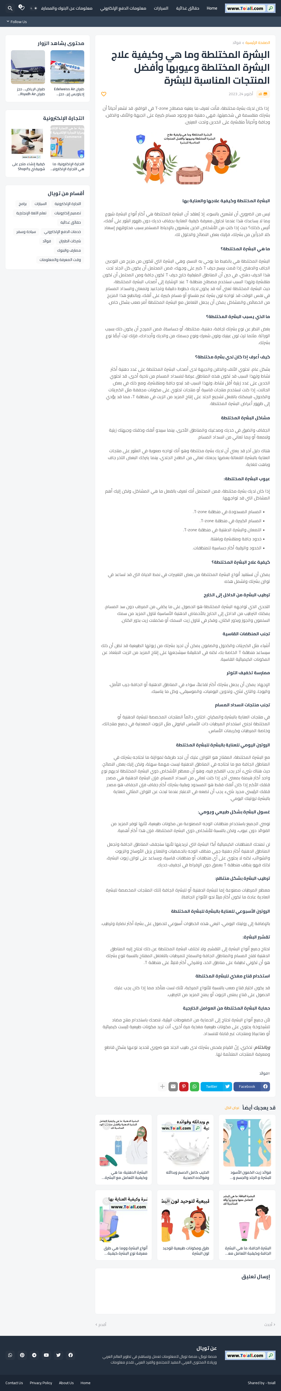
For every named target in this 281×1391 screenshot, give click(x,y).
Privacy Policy (41, 1382)
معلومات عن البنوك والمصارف (66, 8)
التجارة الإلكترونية (68, 203)
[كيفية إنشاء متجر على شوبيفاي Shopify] (28, 142)
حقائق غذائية (187, 8)
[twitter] (58, 1355)
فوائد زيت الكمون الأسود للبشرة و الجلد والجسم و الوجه (251, 1175)
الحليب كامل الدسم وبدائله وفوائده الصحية (187, 1175)
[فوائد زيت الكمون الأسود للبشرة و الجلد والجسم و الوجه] (247, 1143)
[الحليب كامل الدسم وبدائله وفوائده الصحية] (185, 1143)
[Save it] (104, 94)
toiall (272, 1382)
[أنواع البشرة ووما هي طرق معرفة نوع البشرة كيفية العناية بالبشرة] (123, 1218)
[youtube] (46, 1355)
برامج (23, 203)
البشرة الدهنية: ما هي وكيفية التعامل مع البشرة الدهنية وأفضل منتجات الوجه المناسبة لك (123, 1175)
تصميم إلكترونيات (67, 213)
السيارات (161, 8)
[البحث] (10, 8)
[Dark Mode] (33, 8)
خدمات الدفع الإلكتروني (62, 231)
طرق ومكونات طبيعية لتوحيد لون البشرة (186, 1251)
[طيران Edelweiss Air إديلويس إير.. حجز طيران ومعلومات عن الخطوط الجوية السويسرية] (67, 67)
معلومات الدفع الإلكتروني (123, 8)
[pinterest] (22, 1355)
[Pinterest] (184, 1086)
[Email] (173, 1086)
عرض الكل (232, 1108)
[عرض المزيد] (162, 1086)
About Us (66, 1382)
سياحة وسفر (26, 231)
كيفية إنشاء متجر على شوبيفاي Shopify (28, 166)
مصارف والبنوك (69, 250)
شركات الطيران (70, 241)
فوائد (236, 43)
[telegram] (34, 1355)
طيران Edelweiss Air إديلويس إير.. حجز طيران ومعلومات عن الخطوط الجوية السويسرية (68, 91)
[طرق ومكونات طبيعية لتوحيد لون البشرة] (185, 1218)
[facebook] (70, 1355)
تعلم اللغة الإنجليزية (31, 213)
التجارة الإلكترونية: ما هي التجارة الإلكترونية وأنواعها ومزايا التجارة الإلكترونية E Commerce (67, 166)
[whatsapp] (10, 1355)
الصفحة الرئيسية (257, 43)
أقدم (102, 1325)
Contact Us (14, 1382)
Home (212, 8)
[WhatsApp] (194, 1086)
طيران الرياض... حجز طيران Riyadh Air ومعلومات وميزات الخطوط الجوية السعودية (30, 91)
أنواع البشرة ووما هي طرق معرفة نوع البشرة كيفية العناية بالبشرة (125, 1251)
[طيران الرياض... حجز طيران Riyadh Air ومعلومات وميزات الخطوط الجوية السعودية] (28, 67)
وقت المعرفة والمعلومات (60, 259)
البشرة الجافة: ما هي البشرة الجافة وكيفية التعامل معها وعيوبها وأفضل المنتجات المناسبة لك (247, 1251)
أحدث (268, 1325)
